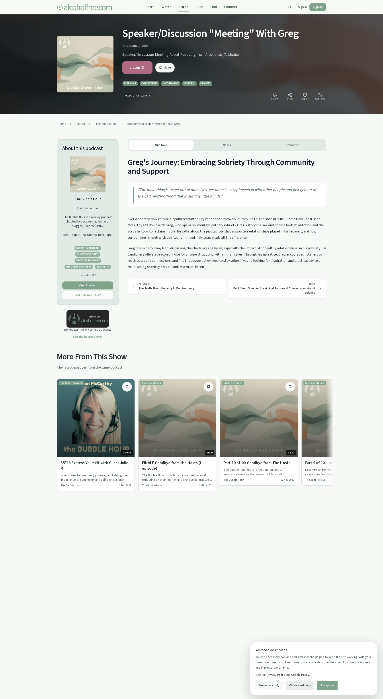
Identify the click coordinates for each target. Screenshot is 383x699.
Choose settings (300, 685)
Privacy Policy (276, 675)
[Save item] (127, 387)
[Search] (289, 7)
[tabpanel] (227, 210)
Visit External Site (86, 295)
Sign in (302, 7)
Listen (183, 6)
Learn (150, 6)
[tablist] (227, 145)
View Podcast (88, 285)
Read (199, 6)
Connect (230, 6)
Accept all (327, 685)
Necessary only (269, 685)
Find (213, 6)
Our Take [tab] (161, 145)
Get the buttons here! (87, 337)
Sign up (318, 7)
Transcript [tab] (293, 145)
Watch (167, 6)
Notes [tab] (227, 145)
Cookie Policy (300, 675)
